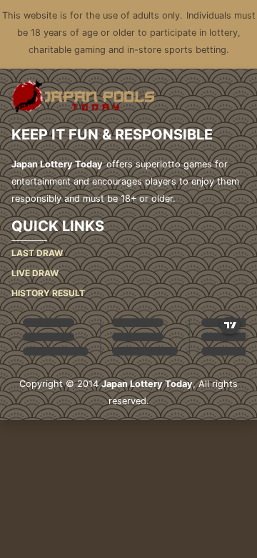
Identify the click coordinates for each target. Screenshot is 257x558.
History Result (48, 293)
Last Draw (37, 253)
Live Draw (35, 273)
